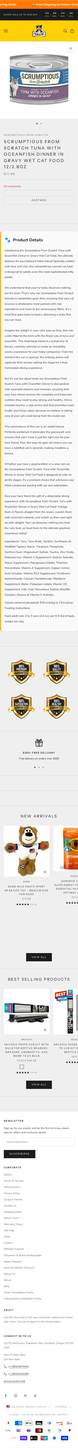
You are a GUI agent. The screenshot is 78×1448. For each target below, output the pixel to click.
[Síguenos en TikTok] (35, 1396)
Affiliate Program (14, 1249)
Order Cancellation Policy (19, 1292)
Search (8, 1174)
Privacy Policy (12, 1193)
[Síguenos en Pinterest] (25, 1396)
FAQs (7, 1236)
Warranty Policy (13, 1224)
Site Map (9, 1230)
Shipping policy (13, 1212)
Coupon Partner (13, 1199)
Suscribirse (19, 1154)
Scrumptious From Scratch (26, 135)
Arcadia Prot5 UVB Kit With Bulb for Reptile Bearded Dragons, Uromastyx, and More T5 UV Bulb (26, 1050)
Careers (8, 1243)
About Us (9, 1274)
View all (39, 957)
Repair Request (13, 1261)
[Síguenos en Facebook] (6, 1396)
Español (61, 1406)
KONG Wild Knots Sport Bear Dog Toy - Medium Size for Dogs (26, 890)
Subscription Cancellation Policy (22, 1298)
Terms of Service (13, 1181)
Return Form (11, 1218)
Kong (26, 881)
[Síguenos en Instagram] (15, 1396)
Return (8, 1280)
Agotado (38, 200)
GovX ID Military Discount (19, 1267)
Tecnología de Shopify (51, 1414)
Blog (6, 1286)
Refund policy (12, 1187)
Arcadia (26, 1039)
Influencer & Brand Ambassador (23, 1255)
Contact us (10, 1205)
